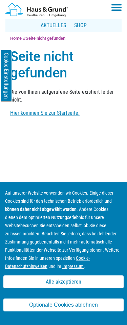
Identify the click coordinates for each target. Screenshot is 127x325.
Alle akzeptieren (63, 281)
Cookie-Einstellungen (6, 76)
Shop (80, 25)
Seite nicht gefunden (45, 38)
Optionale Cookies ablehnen (63, 305)
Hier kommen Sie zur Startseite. (45, 113)
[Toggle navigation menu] (116, 7)
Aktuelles (53, 25)
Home (16, 38)
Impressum (73, 266)
